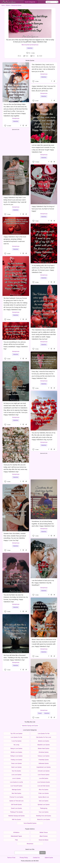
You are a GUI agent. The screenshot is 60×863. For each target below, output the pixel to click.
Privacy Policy (24, 857)
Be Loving (16, 744)
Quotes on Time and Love (16, 801)
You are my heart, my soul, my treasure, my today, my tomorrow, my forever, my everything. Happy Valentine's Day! (16, 598)
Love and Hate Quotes (44, 786)
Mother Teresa (44, 832)
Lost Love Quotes (16, 774)
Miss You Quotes (43, 789)
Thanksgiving (43, 808)
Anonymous (15, 118)
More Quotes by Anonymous (30, 44)
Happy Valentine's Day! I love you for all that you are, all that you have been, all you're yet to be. (44, 88)
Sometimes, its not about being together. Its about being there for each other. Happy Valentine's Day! (43, 523)
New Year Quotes (16, 793)
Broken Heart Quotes (43, 748)
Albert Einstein (44, 836)
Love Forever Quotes (43, 774)
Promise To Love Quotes (16, 797)
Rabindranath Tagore (16, 836)
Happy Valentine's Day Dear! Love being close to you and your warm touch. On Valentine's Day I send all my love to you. (15, 201)
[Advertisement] (15, 142)
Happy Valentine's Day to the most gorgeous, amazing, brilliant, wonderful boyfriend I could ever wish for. (15, 240)
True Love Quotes (43, 812)
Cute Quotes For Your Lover (43, 737)
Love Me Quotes (43, 778)
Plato (16, 840)
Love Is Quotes (16, 778)
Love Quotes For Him (43, 733)
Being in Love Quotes (16, 748)
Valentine (29, 48)
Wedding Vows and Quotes (43, 815)
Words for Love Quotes (43, 819)
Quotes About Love (43, 797)
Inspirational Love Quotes (44, 767)
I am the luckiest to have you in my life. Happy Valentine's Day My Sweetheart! (43, 583)
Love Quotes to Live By (16, 782)
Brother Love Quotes (16, 752)
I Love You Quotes (16, 741)
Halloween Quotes (44, 763)
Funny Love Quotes (16, 763)
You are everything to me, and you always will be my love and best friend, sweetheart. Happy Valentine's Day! (16, 345)
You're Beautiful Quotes (30, 823)
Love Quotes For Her (16, 737)
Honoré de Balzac (43, 840)
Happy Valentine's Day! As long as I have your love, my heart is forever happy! (43, 209)
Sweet (40, 713)
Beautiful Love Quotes (44, 744)
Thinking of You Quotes (16, 812)
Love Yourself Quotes (16, 786)
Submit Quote (49, 857)
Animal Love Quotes (43, 741)
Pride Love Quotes (43, 793)
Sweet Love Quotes (16, 808)
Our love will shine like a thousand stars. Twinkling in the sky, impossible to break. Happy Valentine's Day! (16, 657)
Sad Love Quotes (43, 801)
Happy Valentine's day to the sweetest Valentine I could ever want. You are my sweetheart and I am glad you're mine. (44, 704)
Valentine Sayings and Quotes (30, 725)
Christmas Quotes (44, 752)
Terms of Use (11, 857)
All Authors (16, 832)
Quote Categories (30, 2)
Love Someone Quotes (43, 782)
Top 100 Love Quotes (16, 733)
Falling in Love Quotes (16, 756)
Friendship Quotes (44, 759)
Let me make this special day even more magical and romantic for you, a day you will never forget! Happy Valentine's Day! (43, 148)
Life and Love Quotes (44, 771)
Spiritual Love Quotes (44, 804)
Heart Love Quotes (16, 767)
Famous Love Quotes (43, 756)
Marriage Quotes (16, 789)
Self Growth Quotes (16, 804)
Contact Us (36, 857)
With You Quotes (16, 819)
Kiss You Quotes (16, 771)
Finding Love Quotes (16, 759)
